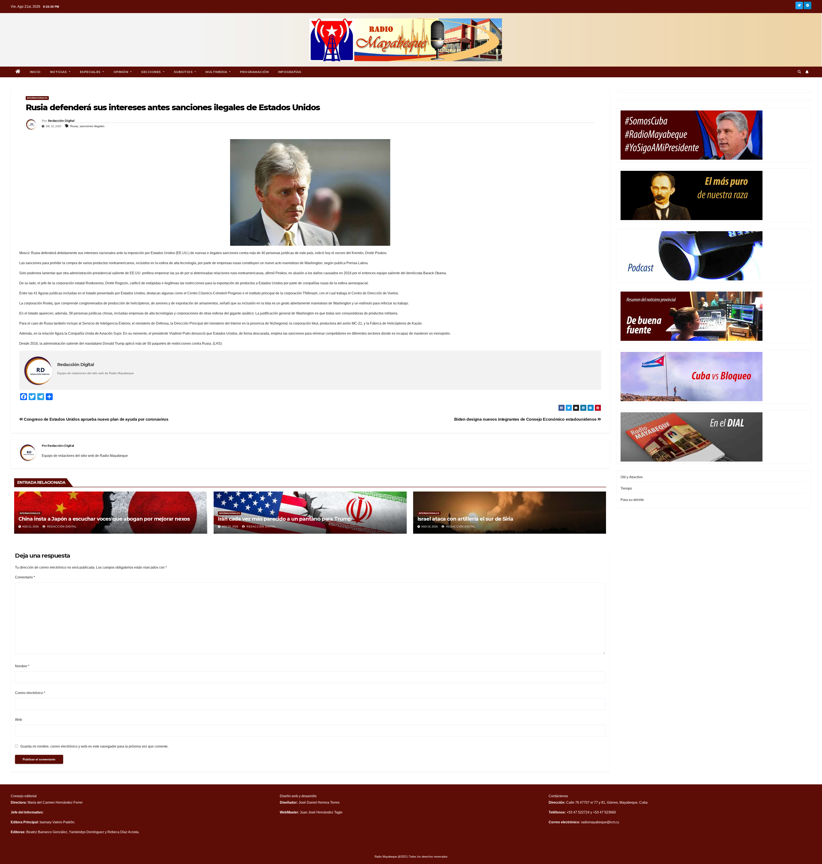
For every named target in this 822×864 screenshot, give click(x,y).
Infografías (289, 72)
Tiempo (626, 488)
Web (18, 719)
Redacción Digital (61, 526)
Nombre (22, 666)
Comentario (25, 577)
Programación (254, 72)
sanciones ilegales (92, 126)
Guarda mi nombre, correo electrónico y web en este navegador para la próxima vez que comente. (94, 746)
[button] (799, 72)
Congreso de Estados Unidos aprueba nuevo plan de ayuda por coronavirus (95, 419)
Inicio (35, 72)
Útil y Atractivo (632, 477)
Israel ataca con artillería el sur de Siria (465, 519)
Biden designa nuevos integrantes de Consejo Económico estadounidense (525, 419)
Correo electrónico (30, 693)
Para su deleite (632, 500)
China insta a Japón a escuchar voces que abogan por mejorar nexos (104, 519)
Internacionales (37, 98)
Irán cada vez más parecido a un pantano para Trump (284, 519)
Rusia (74, 126)
